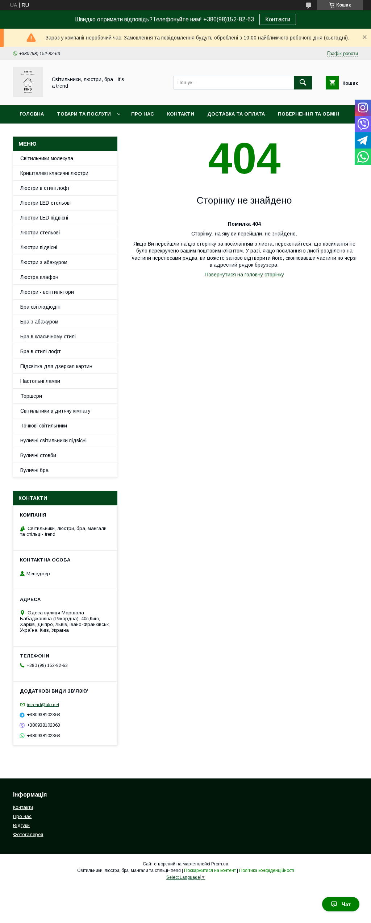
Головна (32, 114)
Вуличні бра (34, 470)
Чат (346, 904)
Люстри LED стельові (45, 203)
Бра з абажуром (39, 322)
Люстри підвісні (38, 247)
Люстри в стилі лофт (45, 188)
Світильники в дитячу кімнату (55, 411)
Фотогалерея (28, 834)
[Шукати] (303, 82)
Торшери (31, 396)
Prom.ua (219, 863)
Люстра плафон (39, 277)
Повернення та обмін (308, 114)
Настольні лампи (40, 381)
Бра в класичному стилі (48, 336)
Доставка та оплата (236, 114)
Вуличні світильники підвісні (53, 440)
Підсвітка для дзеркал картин (56, 366)
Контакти (277, 19)
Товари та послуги (84, 114)
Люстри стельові (40, 232)
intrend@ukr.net (43, 704)
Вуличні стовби (38, 455)
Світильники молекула (46, 158)
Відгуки (21, 825)
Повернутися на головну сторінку (244, 274)
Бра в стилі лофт (40, 351)
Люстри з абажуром (43, 262)
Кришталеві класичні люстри (54, 173)
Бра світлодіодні (40, 307)
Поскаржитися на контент (210, 870)
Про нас (142, 114)
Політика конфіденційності (266, 870)
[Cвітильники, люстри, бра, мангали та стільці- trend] (28, 95)
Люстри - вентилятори (47, 292)
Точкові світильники (43, 426)
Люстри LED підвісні (44, 218)
